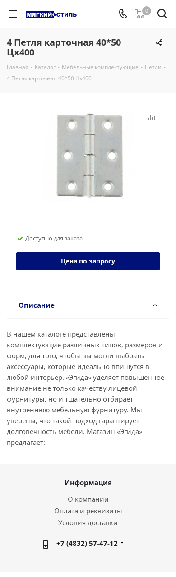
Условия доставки (88, 522)
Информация (88, 482)
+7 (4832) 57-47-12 (87, 543)
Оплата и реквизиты (88, 510)
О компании (88, 498)
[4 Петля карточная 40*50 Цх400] (88, 156)
